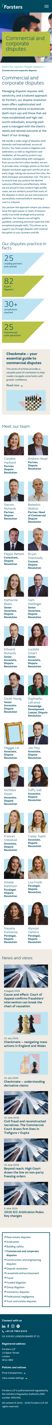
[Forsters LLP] (12, 6)
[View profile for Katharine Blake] (14, 585)
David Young (12, 699)
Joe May (34, 748)
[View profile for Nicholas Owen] (14, 775)
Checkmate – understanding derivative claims (24, 1083)
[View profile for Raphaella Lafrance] (38, 683)
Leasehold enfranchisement (22, 1273)
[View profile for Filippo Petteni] (14, 539)
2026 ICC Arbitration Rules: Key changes (24, 1214)
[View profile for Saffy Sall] (38, 775)
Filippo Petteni (14, 554)
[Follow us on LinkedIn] (3, 1326)
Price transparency (12, 1372)
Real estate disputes (18, 1237)
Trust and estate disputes (21, 1301)
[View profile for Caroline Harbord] (14, 443)
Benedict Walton (34, 507)
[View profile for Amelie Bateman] (14, 867)
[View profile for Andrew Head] (38, 443)
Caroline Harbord (10, 460)
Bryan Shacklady (35, 556)
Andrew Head (37, 459)
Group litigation (15, 1287)
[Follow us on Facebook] (8, 1326)
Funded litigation (16, 1282)
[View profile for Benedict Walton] (38, 489)
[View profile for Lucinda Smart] (38, 634)
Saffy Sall (34, 790)
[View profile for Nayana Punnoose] (14, 913)
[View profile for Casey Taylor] (38, 821)
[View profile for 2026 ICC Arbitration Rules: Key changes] (26, 1193)
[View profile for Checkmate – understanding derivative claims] (26, 1063)
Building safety (15, 1246)
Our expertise (16, 67)
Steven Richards (10, 507)
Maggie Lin (11, 748)
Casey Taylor (37, 836)
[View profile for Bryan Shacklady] (38, 539)
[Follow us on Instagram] (12, 1326)
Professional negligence (20, 1296)
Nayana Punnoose (11, 930)
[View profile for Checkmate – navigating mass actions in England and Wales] (26, 1023)
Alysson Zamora (33, 930)
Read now (12, 385)
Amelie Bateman (10, 884)
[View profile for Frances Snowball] (14, 821)
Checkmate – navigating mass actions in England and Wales (25, 1044)
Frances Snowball (10, 838)
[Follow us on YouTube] (18, 1326)
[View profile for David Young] (14, 683)
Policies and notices (14, 1367)
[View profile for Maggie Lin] (14, 732)
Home (5, 67)
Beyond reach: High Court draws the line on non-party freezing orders (24, 1172)
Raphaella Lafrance (35, 700)
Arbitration (12, 1242)
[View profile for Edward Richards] (14, 634)
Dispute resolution (34, 67)
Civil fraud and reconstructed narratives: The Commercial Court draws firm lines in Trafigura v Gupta (25, 1127)
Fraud (9, 1278)
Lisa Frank (35, 882)
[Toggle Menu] (46, 6)
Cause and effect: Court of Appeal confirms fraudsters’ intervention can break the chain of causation (24, 1000)
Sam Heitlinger (35, 602)
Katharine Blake (11, 602)
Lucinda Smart (33, 651)
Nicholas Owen (10, 792)
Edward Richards (10, 651)
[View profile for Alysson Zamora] (38, 913)
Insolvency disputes (17, 1292)
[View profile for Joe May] (38, 732)
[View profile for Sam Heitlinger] (38, 585)
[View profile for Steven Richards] (14, 489)
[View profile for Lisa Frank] (38, 867)
